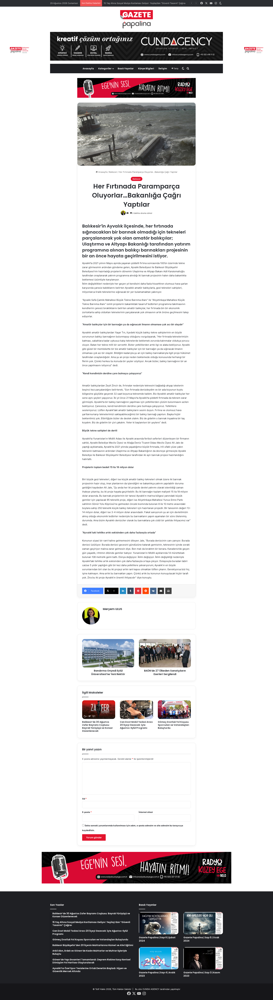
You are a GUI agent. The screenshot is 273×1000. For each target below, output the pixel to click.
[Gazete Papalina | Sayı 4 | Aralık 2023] (158, 958)
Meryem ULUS (112, 609)
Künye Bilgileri (146, 68)
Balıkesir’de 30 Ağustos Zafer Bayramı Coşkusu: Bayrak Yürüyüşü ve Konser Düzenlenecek (97, 726)
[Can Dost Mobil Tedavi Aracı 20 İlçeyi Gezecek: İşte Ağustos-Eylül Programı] (136, 709)
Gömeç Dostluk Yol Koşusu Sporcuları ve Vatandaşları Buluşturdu (173, 725)
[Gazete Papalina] (136, 19)
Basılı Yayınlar (126, 68)
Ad (84, 798)
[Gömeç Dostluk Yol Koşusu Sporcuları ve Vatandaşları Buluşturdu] (174, 709)
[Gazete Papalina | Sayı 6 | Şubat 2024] (158, 923)
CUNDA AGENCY (151, 989)
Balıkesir (113, 172)
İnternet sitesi (146, 812)
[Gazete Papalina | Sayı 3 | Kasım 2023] (203, 958)
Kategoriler (105, 68)
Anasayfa (88, 68)
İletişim (162, 68)
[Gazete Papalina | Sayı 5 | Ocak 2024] (203, 923)
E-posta (87, 812)
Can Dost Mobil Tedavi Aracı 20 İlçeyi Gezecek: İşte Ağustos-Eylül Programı (136, 725)
